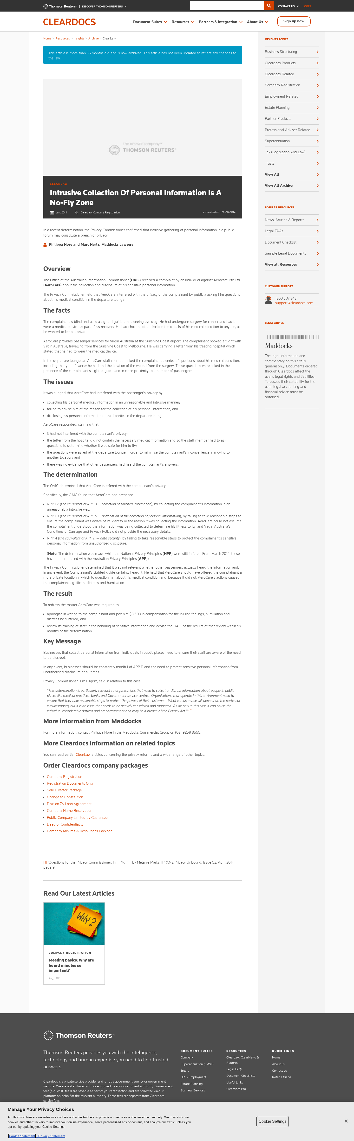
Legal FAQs (274, 231)
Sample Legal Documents (285, 253)
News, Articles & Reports (284, 220)
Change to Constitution (65, 797)
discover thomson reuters (103, 6)
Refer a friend (281, 1077)
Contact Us (286, 6)
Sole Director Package (64, 790)
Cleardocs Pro (236, 1089)
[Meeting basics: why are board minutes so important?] (74, 924)
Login (307, 6)
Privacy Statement (50, 1136)
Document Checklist (280, 242)
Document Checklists (240, 1075)
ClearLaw (83, 754)
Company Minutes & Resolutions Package (79, 831)
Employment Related (282, 96)
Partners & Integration (218, 22)
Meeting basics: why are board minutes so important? (71, 965)
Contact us (279, 1070)
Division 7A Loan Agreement (69, 804)
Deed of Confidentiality (65, 824)
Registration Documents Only (70, 783)
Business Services (193, 1090)
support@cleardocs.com (294, 303)
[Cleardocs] (60, 7)
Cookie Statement (22, 1136)
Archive (93, 38)
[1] (45, 862)
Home (47, 38)
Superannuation (277, 141)
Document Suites (147, 22)
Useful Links (234, 1082)
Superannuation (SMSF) (197, 1064)
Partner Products (278, 118)
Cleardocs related (279, 74)
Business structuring (281, 52)
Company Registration (64, 777)
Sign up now (293, 21)
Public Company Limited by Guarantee (77, 817)
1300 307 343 (285, 298)
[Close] (346, 1121)
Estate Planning (277, 107)
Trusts (269, 163)
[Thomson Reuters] (79, 1035)
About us (278, 1064)
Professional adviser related (287, 130)
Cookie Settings (272, 1121)
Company (187, 1057)
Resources (180, 22)
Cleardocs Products (280, 63)
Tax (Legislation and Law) (285, 152)
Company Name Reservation (69, 810)
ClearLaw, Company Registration (100, 212)
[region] (177, 1121)
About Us (255, 22)
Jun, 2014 (61, 212)
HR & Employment (193, 1077)
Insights (79, 38)
